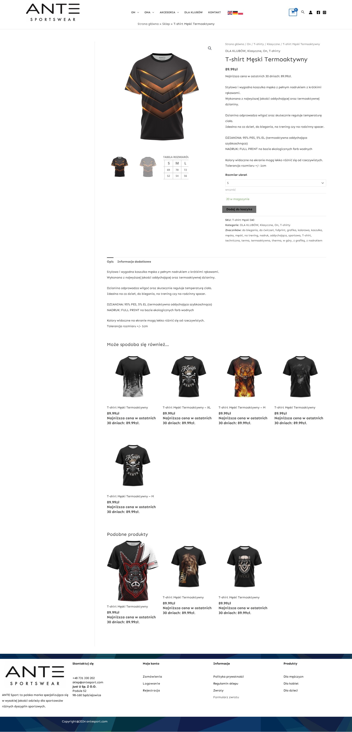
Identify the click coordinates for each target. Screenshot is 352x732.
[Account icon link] (310, 12)
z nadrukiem (314, 240)
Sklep (166, 24)
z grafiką (299, 240)
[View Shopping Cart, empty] (293, 12)
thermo (276, 240)
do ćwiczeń (266, 230)
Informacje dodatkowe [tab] (134, 261)
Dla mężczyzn (294, 676)
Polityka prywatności (228, 676)
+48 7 (76, 678)
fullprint (280, 230)
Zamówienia (152, 676)
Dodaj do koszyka (239, 209)
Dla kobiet (291, 683)
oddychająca (278, 235)
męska (229, 235)
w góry (287, 240)
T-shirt (306, 235)
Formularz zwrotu (226, 697)
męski (239, 235)
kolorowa (303, 230)
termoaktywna (260, 240)
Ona (147, 12)
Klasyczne (273, 44)
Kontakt (214, 12)
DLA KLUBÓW (193, 12)
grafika (291, 230)
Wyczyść (230, 190)
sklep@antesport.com (88, 682)
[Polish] (240, 12)
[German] (235, 12)
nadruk (264, 235)
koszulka (316, 230)
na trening (251, 235)
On (133, 12)
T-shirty (259, 44)
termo (245, 240)
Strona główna (148, 24)
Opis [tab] (110, 261)
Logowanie (151, 683)
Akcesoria (167, 12)
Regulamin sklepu (225, 683)
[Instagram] (324, 12)
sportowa (294, 235)
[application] (137, 12)
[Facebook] (318, 12)
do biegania (250, 230)
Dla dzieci (291, 690)
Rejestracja (152, 690)
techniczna (232, 240)
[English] (230, 12)
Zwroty (218, 690)
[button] (209, 48)
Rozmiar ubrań (236, 175)
